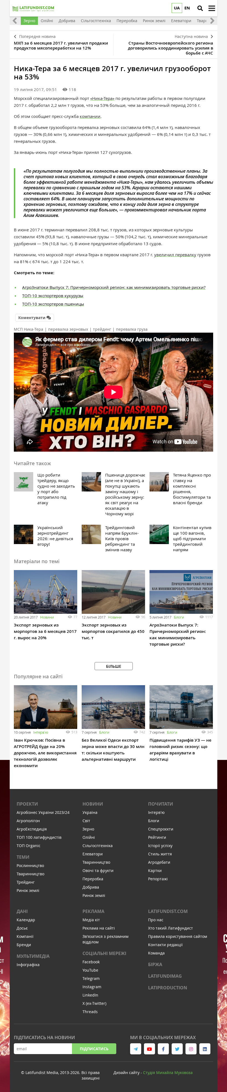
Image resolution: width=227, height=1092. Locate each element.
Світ (86, 820)
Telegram (91, 978)
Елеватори (92, 853)
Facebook (91, 961)
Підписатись (94, 1048)
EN (187, 8)
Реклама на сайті (98, 928)
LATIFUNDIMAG (165, 976)
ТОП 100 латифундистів (39, 837)
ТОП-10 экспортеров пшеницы (53, 304)
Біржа (155, 964)
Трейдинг (26, 882)
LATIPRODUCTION (167, 988)
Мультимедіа (33, 956)
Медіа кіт (91, 919)
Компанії (25, 936)
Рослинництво (30, 865)
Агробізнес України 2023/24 (43, 812)
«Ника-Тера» (102, 98)
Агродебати (159, 862)
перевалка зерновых (68, 329)
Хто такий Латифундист (170, 928)
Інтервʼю (40, 732)
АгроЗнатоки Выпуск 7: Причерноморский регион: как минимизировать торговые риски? (113, 287)
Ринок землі (28, 890)
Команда (156, 953)
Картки (155, 870)
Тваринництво (30, 873)
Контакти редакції (165, 944)
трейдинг (102, 329)
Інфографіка (28, 964)
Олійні (88, 837)
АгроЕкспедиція (32, 829)
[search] (200, 8)
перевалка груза (132, 329)
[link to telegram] (135, 1048)
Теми (23, 857)
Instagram (91, 986)
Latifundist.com (168, 911)
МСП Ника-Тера (28, 329)
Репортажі (158, 878)
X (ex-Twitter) (94, 1003)
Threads (90, 1011)
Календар (26, 919)
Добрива (90, 887)
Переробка (92, 878)
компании (90, 116)
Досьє (22, 928)
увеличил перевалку (175, 254)
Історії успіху (160, 845)
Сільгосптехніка (97, 845)
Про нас (155, 919)
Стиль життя (160, 853)
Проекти (27, 804)
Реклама (93, 911)
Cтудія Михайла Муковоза (168, 1072)
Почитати (160, 804)
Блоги (179, 617)
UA (177, 8)
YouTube (90, 970)
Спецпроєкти (160, 829)
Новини (47, 617)
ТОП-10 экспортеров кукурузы (52, 295)
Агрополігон (28, 820)
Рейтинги (157, 837)
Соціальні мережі (104, 953)
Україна (89, 812)
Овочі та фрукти (98, 870)
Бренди (24, 944)
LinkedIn (90, 995)
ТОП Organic (28, 845)
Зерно (88, 829)
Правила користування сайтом (177, 936)
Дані (22, 911)
